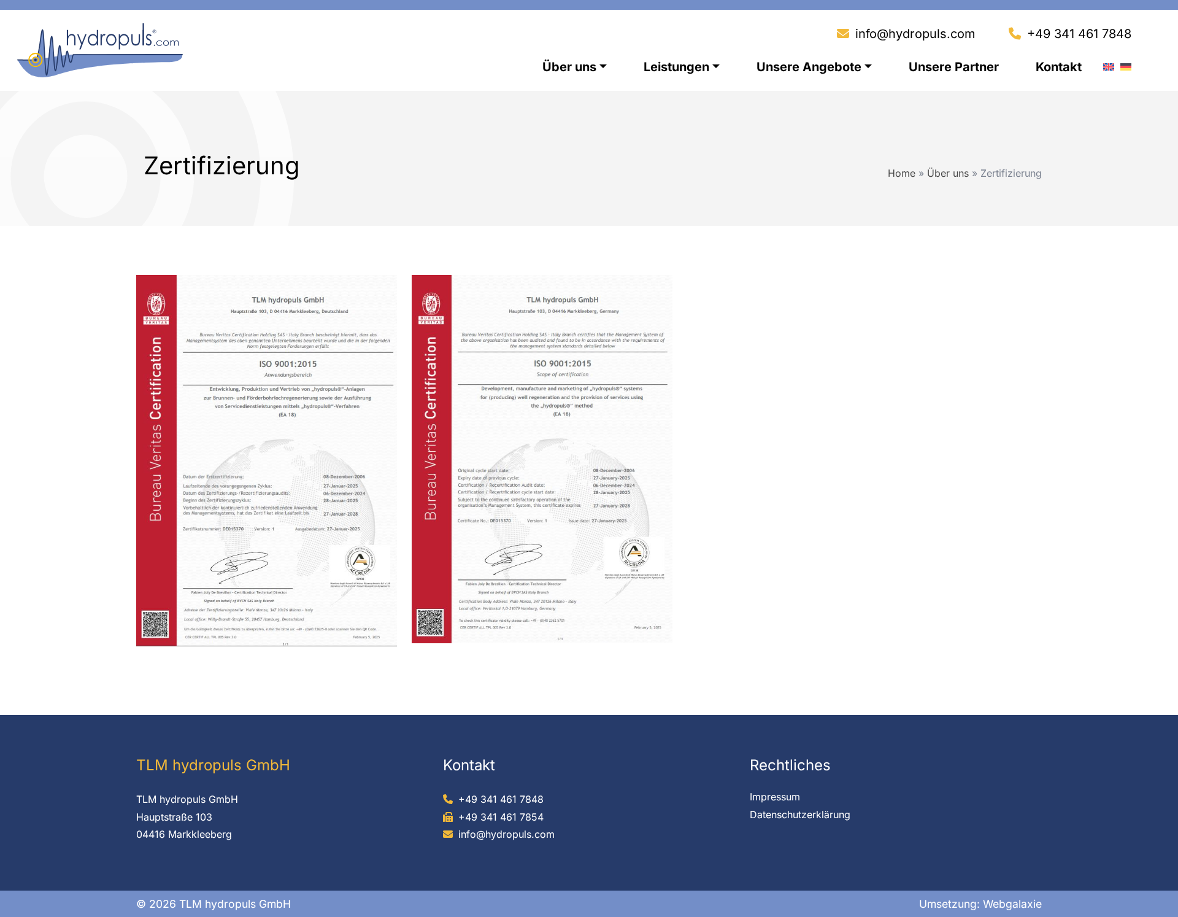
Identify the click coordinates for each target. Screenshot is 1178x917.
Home (901, 173)
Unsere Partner (954, 67)
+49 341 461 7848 (1079, 33)
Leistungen (676, 67)
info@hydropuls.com (915, 33)
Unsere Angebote (808, 67)
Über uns (569, 67)
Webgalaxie (1012, 903)
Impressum (775, 797)
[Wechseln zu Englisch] (1108, 64)
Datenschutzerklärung (800, 814)
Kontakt (1059, 67)
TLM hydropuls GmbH (187, 799)
